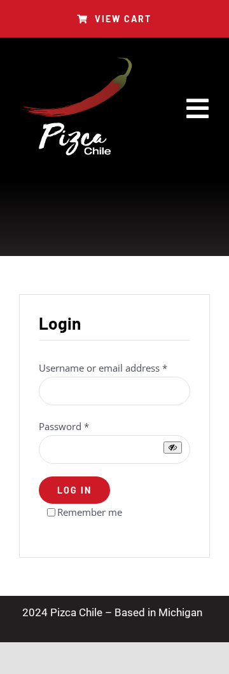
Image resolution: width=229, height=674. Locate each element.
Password (64, 426)
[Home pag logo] (76, 61)
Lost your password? (84, 529)
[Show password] (172, 447)
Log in (74, 490)
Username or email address (103, 367)
